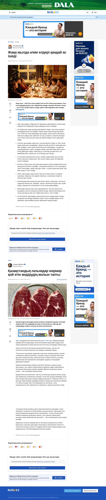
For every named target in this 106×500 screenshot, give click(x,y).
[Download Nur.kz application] (53, 5)
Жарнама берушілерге (90, 490)
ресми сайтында (46, 340)
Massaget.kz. (20, 109)
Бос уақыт (11, 42)
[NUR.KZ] (53, 12)
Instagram (60, 249)
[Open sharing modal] (10, 117)
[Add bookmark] (10, 123)
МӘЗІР (13, 12)
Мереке (17, 42)
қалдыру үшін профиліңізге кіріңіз (46, 233)
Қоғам (9, 260)
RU (87, 12)
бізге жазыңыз (35, 206)
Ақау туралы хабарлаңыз (72, 490)
